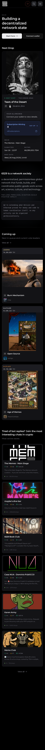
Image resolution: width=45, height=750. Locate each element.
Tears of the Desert (15, 102)
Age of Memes (14, 412)
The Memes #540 (26, 98)
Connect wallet (33, 36)
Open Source (13, 354)
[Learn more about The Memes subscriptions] (36, 131)
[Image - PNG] (4, 412)
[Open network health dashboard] (27, 3)
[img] (9, 127)
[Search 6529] (34, 3)
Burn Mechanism (15, 295)
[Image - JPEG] (5, 106)
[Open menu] (40, 3)
